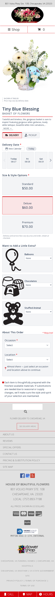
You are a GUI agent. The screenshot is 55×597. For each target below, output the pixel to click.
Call (10, 594)
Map (28, 594)
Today (31, 148)
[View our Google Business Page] (27, 477)
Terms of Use (27, 585)
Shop (16, 29)
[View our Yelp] (32, 477)
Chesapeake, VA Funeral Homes (18, 561)
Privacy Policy (15, 580)
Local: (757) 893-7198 (27, 499)
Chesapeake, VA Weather (14, 571)
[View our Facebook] (22, 477)
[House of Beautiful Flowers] (27, 22)
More (6, 128)
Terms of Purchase (36, 580)
